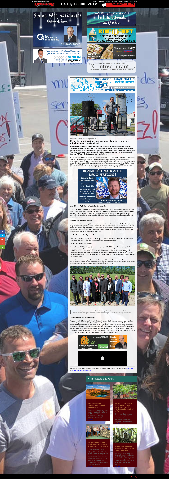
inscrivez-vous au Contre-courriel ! (81, 370)
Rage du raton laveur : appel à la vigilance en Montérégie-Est (124, 448)
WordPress (60, 477)
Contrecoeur (101, 1)
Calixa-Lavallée (133, 1)
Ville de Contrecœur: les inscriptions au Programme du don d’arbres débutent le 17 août (124, 407)
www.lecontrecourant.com (110, 368)
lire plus (90, 419)
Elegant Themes (43, 477)
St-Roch (126, 1)
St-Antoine (114, 1)
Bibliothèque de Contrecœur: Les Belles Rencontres (97, 405)
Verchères (108, 1)
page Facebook (130, 368)
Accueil (95, 1)
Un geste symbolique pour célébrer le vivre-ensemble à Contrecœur (98, 444)
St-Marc (121, 1)
